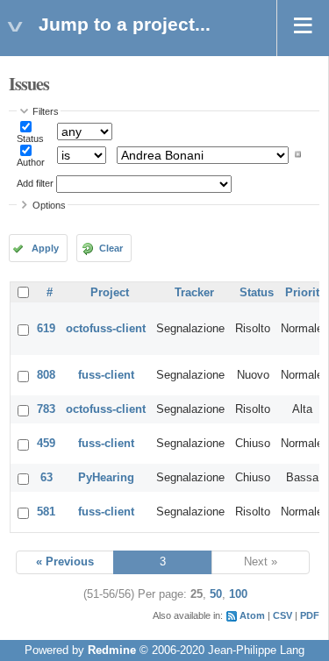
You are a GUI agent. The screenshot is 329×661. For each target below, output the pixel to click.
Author (31, 162)
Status (30, 138)
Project (109, 293)
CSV (282, 615)
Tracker (194, 293)
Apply (45, 248)
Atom (252, 615)
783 (46, 409)
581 (46, 512)
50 (216, 594)
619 (46, 329)
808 (46, 375)
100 (238, 594)
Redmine (112, 650)
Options (49, 205)
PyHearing (106, 478)
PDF (309, 615)
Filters (45, 111)
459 (46, 443)
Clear (111, 248)
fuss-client (106, 375)
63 (46, 478)
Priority (305, 293)
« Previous (65, 562)
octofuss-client (106, 329)
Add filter (35, 183)
